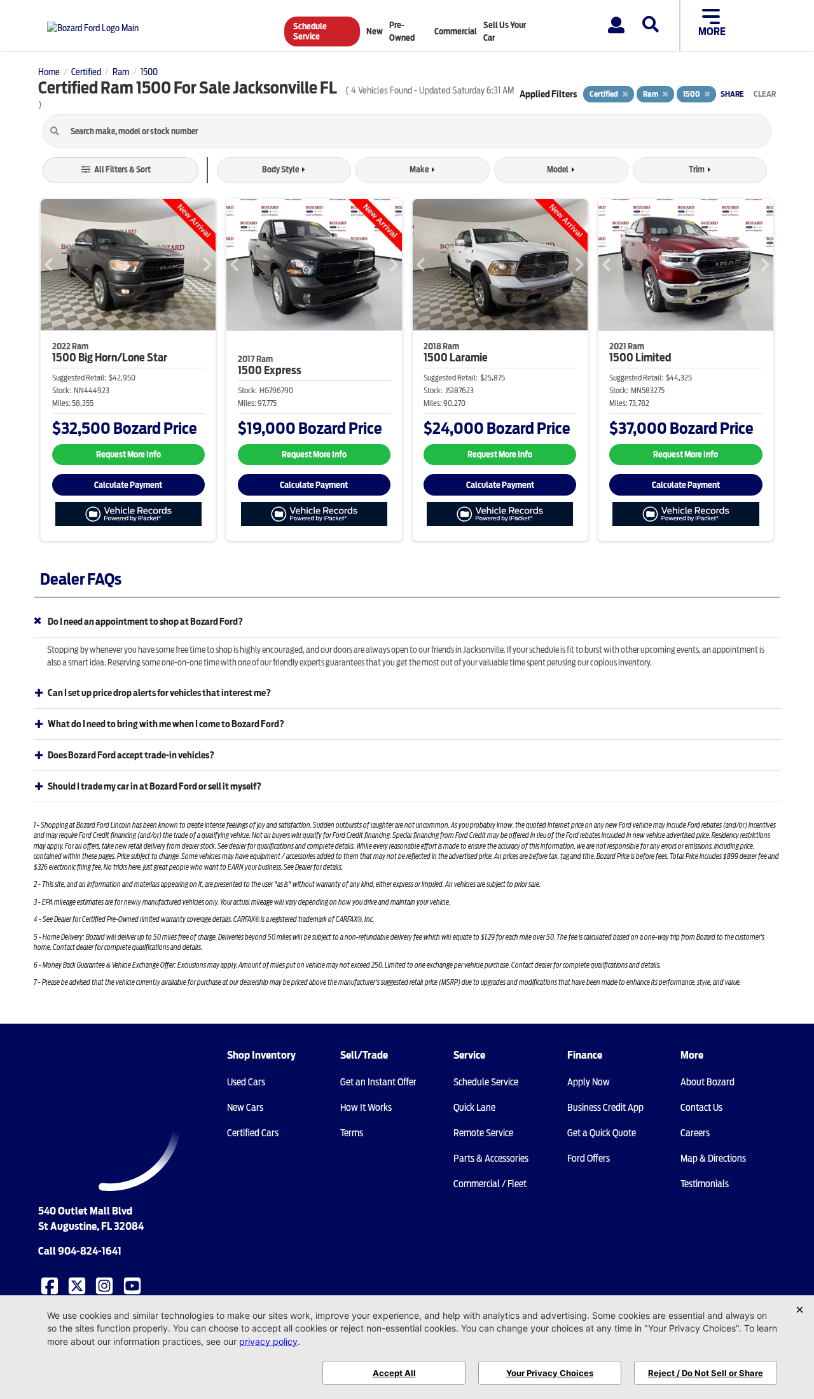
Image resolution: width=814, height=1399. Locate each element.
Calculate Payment (128, 485)
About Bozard (707, 1082)
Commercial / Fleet (490, 1184)
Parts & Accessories (490, 1158)
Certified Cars (253, 1133)
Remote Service (483, 1133)
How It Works (366, 1107)
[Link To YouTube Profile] (133, 1285)
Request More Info (128, 454)
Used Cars (246, 1082)
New (374, 31)
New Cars (245, 1107)
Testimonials (704, 1184)
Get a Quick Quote (601, 1133)
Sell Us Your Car (504, 31)
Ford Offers (588, 1158)
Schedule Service (310, 31)
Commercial (455, 31)
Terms (351, 1133)
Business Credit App (605, 1107)
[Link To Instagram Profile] (105, 1285)
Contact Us (701, 1107)
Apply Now (588, 1082)
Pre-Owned (402, 31)
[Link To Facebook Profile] (51, 1285)
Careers (695, 1133)
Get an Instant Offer (378, 1082)
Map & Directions (713, 1158)
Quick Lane (474, 1107)
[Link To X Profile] (78, 1285)
